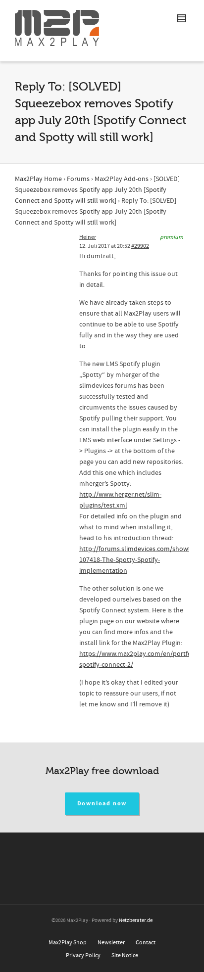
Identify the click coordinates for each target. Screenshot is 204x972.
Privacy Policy (83, 955)
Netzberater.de (136, 920)
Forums (78, 179)
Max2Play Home (38, 179)
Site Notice (124, 955)
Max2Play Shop (68, 942)
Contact (145, 942)
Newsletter (111, 942)
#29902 (140, 246)
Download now (102, 803)
